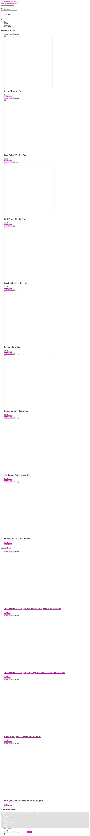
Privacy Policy (8, 819)
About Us (7, 23)
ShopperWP (36, 813)
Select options (8, 96)
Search (6, 830)
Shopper (23, 813)
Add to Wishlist (8, 34)
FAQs (6, 825)
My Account (7, 26)
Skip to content (15, 1)
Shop (5, 22)
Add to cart (7, 614)
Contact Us (7, 25)
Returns (6, 821)
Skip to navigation (6, 1)
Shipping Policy (8, 824)
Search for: (7, 832)
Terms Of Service (9, 822)
